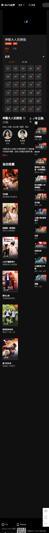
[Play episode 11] (8, 95)
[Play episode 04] (31, 78)
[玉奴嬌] (10, 190)
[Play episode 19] (31, 103)
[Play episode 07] (15, 86)
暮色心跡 (6, 305)
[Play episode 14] (31, 95)
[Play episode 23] (23, 111)
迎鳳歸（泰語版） (10, 238)
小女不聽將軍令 (9, 271)
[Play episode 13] (23, 95)
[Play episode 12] (15, 95)
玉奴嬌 (5, 204)
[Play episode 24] (31, 111)
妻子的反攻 (7, 373)
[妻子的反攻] (10, 359)
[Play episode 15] (38, 95)
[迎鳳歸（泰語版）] (10, 224)
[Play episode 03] (23, 78)
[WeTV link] (8, 5)
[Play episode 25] (38, 111)
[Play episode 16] (8, 103)
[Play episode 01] (8, 78)
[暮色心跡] (10, 291)
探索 (33, 5)
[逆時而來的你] (10, 325)
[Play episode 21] (8, 111)
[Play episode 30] (38, 119)
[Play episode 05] (38, 78)
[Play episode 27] (15, 119)
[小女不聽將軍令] (10, 258)
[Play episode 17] (15, 103)
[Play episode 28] (23, 119)
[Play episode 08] (23, 86)
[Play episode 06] (8, 86)
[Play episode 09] (31, 86)
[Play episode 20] (38, 103)
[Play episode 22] (15, 111)
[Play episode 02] (15, 78)
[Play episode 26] (8, 119)
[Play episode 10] (38, 86)
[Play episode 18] (23, 103)
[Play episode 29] (31, 119)
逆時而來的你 (8, 339)
